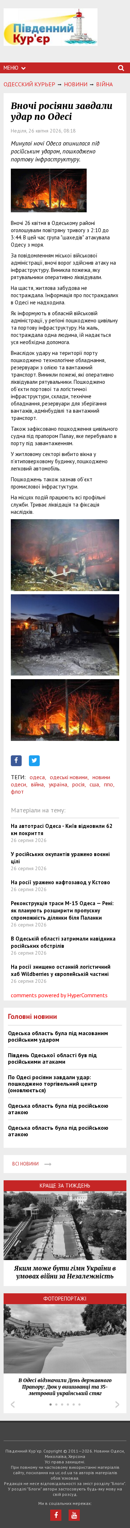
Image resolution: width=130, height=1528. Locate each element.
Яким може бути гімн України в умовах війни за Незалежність (65, 1272)
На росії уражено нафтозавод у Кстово (60, 882)
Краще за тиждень (65, 1185)
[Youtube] (74, 1515)
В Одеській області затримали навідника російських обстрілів (63, 942)
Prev (12, 1404)
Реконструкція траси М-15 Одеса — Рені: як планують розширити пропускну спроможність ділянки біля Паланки (62, 910)
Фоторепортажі (65, 1298)
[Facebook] (55, 1515)
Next (117, 1404)
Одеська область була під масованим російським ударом (58, 1036)
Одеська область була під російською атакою (58, 1109)
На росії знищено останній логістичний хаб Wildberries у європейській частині (60, 970)
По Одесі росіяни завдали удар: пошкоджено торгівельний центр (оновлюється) (52, 1083)
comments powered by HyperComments (59, 995)
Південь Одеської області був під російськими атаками (52, 1058)
